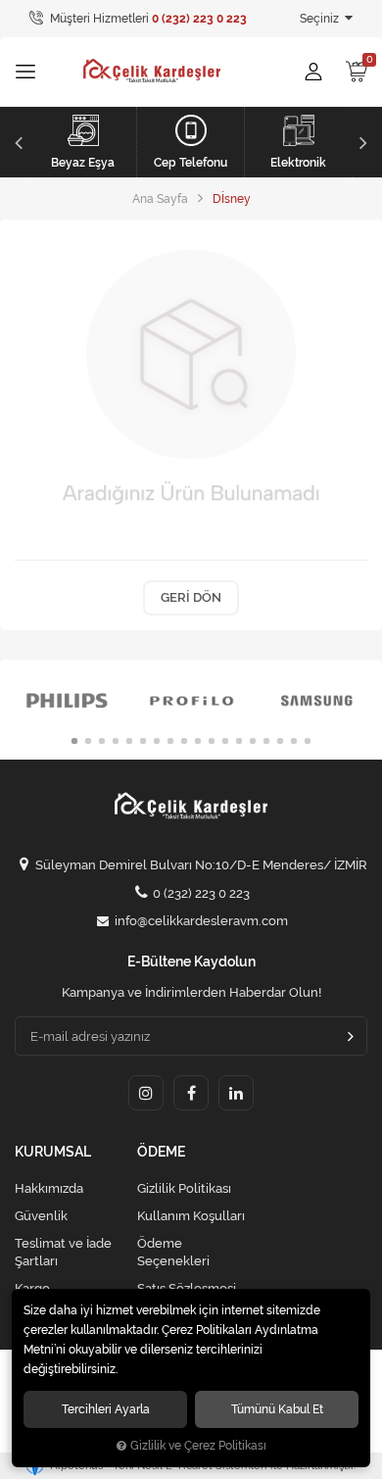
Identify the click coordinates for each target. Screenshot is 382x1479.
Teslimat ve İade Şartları (63, 1252)
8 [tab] (170, 741)
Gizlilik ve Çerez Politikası (198, 1446)
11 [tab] (211, 741)
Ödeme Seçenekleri (173, 1252)
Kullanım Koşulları (191, 1215)
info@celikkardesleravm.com (201, 920)
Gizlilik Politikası (184, 1188)
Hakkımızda (49, 1188)
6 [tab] (143, 741)
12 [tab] (225, 741)
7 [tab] (157, 741)
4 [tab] (115, 741)
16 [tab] (280, 741)
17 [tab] (294, 741)
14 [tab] (253, 741)
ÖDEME (161, 1152)
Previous (16, 142)
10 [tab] (198, 741)
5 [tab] (129, 741)
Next (366, 142)
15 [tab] (266, 741)
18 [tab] (307, 741)
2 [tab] (88, 741)
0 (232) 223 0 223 (201, 893)
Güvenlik (41, 1215)
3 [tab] (102, 741)
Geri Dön (191, 597)
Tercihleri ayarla (106, 1409)
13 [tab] (239, 741)
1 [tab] (74, 741)
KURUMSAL (53, 1152)
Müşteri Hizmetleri (147, 18)
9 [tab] (184, 741)
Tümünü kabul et (277, 1409)
